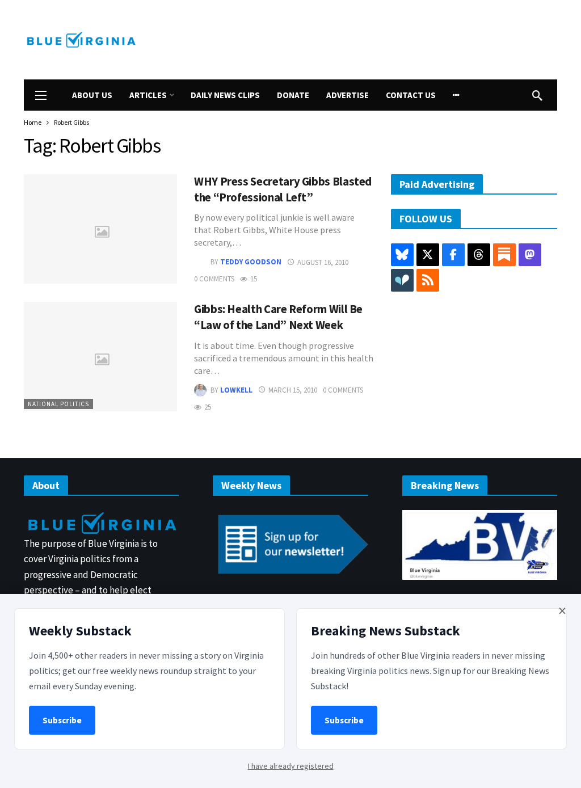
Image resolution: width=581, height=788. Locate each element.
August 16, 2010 (322, 262)
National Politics (58, 404)
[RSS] (427, 280)
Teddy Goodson (250, 262)
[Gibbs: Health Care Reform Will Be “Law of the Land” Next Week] (100, 356)
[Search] (537, 95)
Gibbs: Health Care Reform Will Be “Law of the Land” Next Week (278, 317)
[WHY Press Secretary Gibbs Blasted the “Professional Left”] (100, 229)
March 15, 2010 (292, 390)
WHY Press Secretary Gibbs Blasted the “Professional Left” (283, 189)
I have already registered (291, 766)
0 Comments (214, 279)
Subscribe (62, 720)
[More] (456, 95)
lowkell (236, 390)
